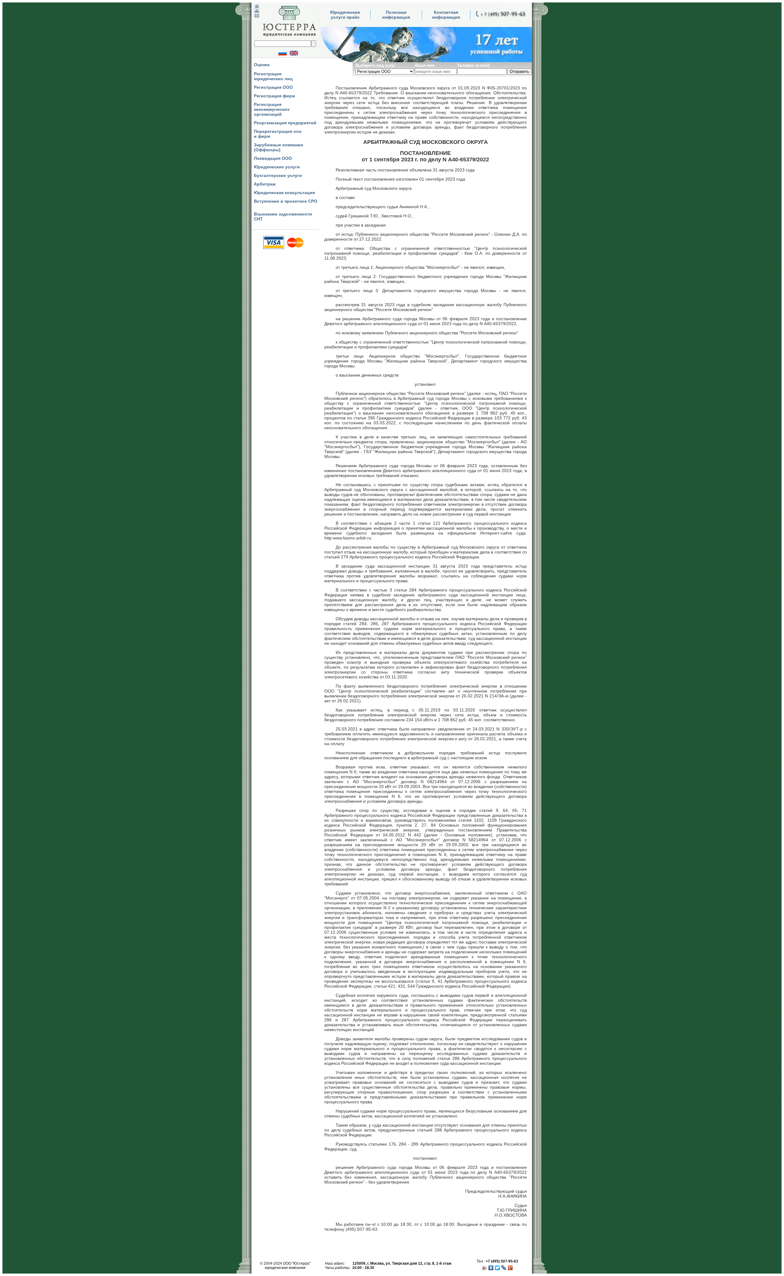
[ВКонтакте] (491, 1268)
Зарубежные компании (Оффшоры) (278, 147)
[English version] (298, 53)
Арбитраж (265, 184)
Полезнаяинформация (396, 15)
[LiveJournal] (504, 1268)
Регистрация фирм (274, 95)
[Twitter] (497, 1268)
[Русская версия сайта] (278, 53)
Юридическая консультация (284, 192)
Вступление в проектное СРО (285, 201)
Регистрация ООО (273, 87)
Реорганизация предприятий (285, 122)
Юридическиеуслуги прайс (345, 15)
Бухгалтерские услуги (278, 175)
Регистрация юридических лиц (273, 76)
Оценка (262, 64)
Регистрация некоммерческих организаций (272, 109)
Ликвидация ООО (273, 158)
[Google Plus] (510, 1268)
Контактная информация (446, 15)
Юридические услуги (277, 166)
